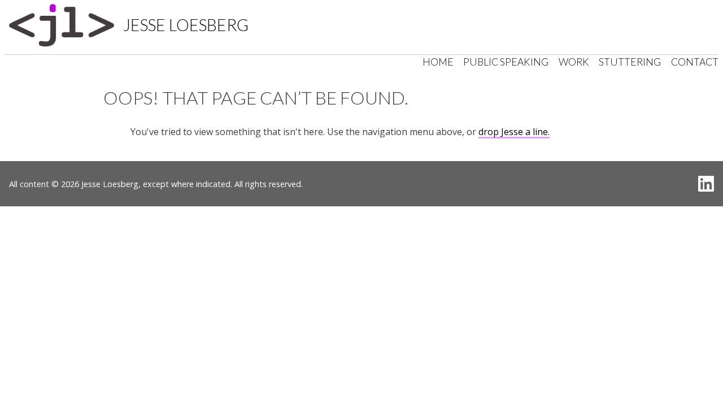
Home (438, 62)
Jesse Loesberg (186, 24)
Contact (694, 62)
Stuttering (630, 62)
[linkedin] (706, 183)
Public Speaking (505, 62)
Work (574, 62)
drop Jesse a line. (514, 131)
